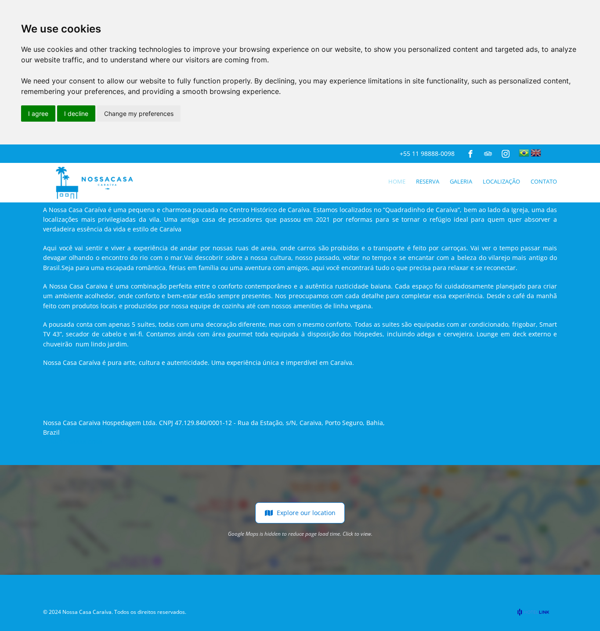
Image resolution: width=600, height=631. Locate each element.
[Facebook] (470, 154)
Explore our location (306, 512)
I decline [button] (76, 113)
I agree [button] (38, 113)
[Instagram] (506, 154)
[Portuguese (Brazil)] (524, 153)
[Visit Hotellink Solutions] (537, 612)
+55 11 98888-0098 (427, 153)
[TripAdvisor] (488, 154)
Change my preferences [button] (138, 113)
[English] (536, 153)
